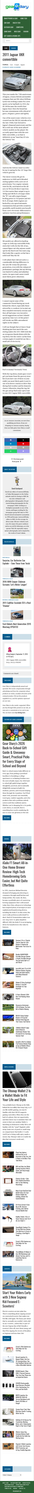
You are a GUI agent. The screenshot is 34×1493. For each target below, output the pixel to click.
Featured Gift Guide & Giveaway (13, 719)
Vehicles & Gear (8, 578)
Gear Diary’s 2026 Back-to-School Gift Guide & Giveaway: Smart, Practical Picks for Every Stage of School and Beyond (16, 754)
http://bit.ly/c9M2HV (13, 662)
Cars (11, 65)
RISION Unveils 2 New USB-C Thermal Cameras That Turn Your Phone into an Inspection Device (23, 1374)
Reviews (5, 600)
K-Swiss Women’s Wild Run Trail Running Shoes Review (23, 996)
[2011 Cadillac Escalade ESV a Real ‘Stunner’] (17, 597)
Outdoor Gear (8, 27)
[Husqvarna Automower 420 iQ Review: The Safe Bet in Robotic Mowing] (8, 1009)
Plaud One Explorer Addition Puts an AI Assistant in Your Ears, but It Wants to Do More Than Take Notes (23, 1156)
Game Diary (7, 31)
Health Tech (16, 23)
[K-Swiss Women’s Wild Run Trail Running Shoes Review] (8, 999)
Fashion (25, 31)
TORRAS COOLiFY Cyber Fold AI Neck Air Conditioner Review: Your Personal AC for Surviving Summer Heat (23, 1032)
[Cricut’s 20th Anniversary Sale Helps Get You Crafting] (8, 1246)
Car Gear (7, 23)
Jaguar (23, 65)
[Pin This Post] (23, 444)
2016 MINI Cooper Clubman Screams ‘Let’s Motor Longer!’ (15, 583)
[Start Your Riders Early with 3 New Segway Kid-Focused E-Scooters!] (17, 1288)
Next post (15, 461)
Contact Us (22, 1488)
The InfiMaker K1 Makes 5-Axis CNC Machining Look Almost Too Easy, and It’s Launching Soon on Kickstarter (23, 1256)
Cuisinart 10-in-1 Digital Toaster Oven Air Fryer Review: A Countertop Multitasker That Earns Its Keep (23, 944)
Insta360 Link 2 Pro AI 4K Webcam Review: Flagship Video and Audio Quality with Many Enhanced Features (23, 972)
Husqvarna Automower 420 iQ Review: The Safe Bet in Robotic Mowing (23, 1007)
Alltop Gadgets (10, 654)
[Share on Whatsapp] (10, 451)
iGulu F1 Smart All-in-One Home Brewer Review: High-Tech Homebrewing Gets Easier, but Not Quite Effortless (16, 873)
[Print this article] (23, 447)
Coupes (16, 65)
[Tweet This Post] (23, 440)
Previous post (18, 459)
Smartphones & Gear (10, 18)
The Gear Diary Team (15, 1483)
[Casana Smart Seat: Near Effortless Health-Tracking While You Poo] (8, 1413)
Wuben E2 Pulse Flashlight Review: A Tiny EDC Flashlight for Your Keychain (23, 985)
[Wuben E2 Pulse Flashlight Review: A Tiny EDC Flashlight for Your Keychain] (8, 987)
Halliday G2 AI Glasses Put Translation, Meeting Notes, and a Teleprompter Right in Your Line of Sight (23, 1423)
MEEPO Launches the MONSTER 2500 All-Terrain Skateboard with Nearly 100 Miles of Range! (23, 1399)
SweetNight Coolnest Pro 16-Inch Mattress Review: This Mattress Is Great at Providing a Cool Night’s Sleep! (23, 1231)
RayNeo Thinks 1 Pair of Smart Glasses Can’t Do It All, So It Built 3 (23, 1219)
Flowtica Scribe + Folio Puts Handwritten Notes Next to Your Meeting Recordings (23, 1181)
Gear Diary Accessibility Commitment (14, 1486)
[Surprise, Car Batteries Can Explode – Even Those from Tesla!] (17, 555)
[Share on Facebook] (10, 440)
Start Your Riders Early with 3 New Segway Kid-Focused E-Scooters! (17, 1299)
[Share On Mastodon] (23, 451)
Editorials (6, 557)
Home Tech (23, 18)
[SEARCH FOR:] (17, 40)
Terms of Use (8, 1488)
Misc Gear (17, 31)
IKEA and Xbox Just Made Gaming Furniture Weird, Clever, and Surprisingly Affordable (23, 1169)
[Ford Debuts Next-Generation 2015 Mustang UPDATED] (17, 618)
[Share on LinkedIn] (10, 444)
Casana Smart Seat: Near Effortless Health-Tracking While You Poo (23, 1411)
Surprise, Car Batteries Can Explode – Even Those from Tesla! (16, 562)
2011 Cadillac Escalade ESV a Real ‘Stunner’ (17, 604)
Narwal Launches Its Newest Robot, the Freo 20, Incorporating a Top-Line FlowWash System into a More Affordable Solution (23, 1361)
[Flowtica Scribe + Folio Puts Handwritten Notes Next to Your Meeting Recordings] (8, 1183)
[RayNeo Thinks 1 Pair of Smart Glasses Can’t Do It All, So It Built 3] (8, 1221)
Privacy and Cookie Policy (22, 1484)
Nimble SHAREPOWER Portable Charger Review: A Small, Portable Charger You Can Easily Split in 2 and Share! (23, 958)
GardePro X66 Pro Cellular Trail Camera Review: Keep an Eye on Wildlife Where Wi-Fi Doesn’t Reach (23, 1045)
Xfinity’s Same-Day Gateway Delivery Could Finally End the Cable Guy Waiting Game (23, 1435)
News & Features (9, 1067)
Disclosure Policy (9, 1484)
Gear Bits (7, 1269)
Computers (19, 27)
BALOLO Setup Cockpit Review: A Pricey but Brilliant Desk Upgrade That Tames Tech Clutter (23, 1019)
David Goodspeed (15, 67)
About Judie (5, 1483)
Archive (15, 1488)
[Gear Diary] (17, 7)
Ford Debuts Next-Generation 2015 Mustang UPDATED (17, 625)
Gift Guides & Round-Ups (12, 36)
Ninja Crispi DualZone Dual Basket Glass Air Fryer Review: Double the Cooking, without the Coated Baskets (23, 1195)
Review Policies (26, 1483)
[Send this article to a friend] (10, 447)
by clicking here (20, 713)
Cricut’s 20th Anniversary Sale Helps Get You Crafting (23, 1243)
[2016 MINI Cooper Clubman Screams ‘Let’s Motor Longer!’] (17, 576)
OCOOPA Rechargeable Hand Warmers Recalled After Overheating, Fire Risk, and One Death (23, 1386)
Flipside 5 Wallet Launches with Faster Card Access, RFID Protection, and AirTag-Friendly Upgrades (23, 1447)
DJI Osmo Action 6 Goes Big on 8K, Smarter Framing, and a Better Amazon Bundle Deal (23, 1208)
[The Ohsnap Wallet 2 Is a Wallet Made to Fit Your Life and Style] (17, 1087)
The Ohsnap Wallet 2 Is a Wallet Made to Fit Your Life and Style (17, 1095)
